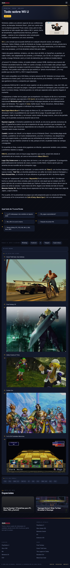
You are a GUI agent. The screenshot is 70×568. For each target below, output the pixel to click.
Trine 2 (49, 169)
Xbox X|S (16, 481)
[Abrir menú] (66, 2)
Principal (7, 8)
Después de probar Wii (47, 222)
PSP (3, 557)
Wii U (3, 42)
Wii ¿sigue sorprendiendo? (48, 214)
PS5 (5, 481)
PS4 (10, 481)
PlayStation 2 (5, 545)
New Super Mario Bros (10, 110)
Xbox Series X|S (41, 528)
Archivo (52, 564)
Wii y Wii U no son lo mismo (15, 222)
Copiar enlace (57, 242)
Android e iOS (40, 537)
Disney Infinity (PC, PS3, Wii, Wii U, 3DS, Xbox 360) (17, 228)
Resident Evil (40, 554)
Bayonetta (33, 178)
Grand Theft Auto (41, 548)
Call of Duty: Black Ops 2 (36, 197)
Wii (51, 481)
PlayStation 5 (40, 525)
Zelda (28, 104)
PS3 (38, 481)
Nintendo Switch (41, 531)
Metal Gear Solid (41, 557)
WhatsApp (24, 242)
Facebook (34, 242)
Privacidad (59, 564)
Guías (14, 8)
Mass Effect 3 (43, 156)
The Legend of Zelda (42, 551)
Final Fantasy (40, 545)
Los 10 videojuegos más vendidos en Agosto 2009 (19, 215)
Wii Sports (31, 99)
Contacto (65, 564)
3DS (33, 481)
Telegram (47, 242)
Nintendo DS (5, 554)
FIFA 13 (4, 154)
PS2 (55, 481)
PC (29, 481)
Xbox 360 (44, 481)
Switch (24, 481)
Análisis (21, 8)
